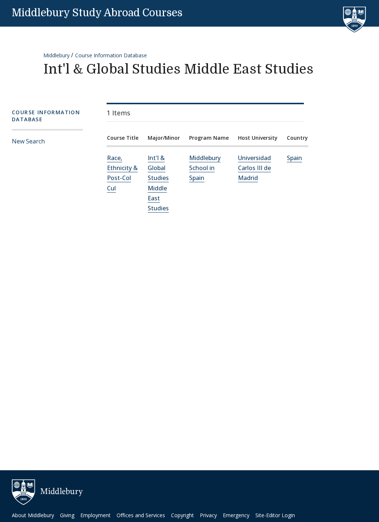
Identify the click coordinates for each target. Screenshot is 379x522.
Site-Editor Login (275, 515)
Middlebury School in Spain (205, 168)
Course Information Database (111, 55)
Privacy (208, 515)
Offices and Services (141, 515)
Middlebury (56, 55)
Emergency (236, 515)
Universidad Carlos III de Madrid (254, 168)
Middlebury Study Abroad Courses (97, 13)
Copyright (182, 515)
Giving (67, 515)
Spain (294, 158)
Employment (95, 515)
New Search (28, 141)
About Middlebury (33, 515)
